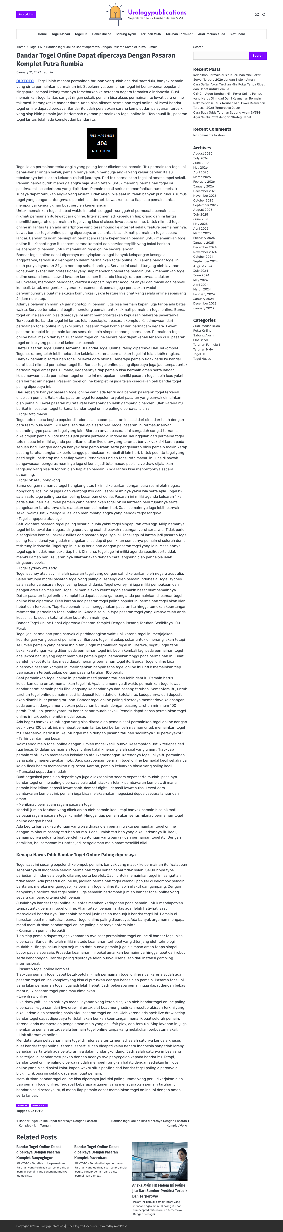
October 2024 (203, 256)
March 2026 (202, 177)
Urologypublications (157, 12)
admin (48, 72)
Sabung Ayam (126, 34)
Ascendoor (90, 1226)
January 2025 (203, 242)
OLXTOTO (25, 81)
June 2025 (201, 219)
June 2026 (201, 163)
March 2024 (202, 289)
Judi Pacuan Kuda (211, 34)
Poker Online (101, 34)
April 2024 (200, 285)
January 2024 (203, 299)
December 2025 (205, 191)
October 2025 (203, 200)
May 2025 (200, 224)
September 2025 (205, 205)
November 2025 (205, 196)
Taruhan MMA (151, 34)
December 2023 (205, 303)
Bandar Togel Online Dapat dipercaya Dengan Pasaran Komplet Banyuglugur (38, 1152)
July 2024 (200, 271)
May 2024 (200, 280)
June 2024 (201, 275)
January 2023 (203, 308)
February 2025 (204, 238)
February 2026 (204, 182)
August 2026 (202, 154)
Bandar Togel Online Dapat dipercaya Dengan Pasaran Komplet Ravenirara (96, 1152)
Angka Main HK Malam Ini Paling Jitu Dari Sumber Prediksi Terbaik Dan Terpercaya (160, 1191)
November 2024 (205, 252)
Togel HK (81, 34)
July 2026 (200, 158)
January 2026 (203, 186)
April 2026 (200, 172)
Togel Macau (60, 34)
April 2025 (200, 228)
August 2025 (202, 210)
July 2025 (200, 214)
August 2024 (202, 266)
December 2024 (205, 247)
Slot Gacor (237, 34)
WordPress (120, 1226)
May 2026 (200, 168)
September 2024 (205, 261)
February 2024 (204, 294)
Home (42, 34)
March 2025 (202, 233)
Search (198, 47)
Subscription (26, 14)
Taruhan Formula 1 (179, 34)
